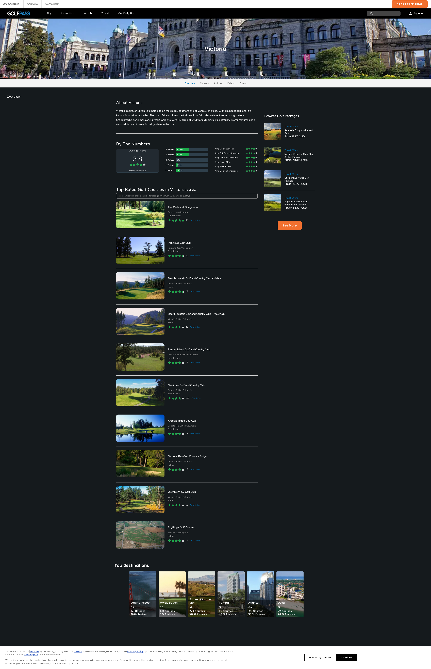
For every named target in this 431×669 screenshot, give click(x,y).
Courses (204, 83)
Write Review (195, 220)
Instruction (67, 13)
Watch (88, 13)
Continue (346, 657)
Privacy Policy (135, 651)
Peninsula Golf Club (179, 243)
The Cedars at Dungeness (183, 207)
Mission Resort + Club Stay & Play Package (299, 156)
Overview (190, 83)
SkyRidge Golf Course (181, 527)
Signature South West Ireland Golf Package (296, 203)
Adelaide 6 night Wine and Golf (299, 132)
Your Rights (31, 654)
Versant (34, 651)
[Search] (371, 13)
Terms (78, 651)
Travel (105, 13)
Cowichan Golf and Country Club (186, 385)
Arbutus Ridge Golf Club (182, 421)
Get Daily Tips (126, 13)
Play (49, 13)
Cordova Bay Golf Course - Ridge (187, 456)
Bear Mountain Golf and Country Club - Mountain (196, 314)
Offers (243, 83)
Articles (218, 83)
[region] (215, 657)
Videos (231, 83)
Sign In (418, 13)
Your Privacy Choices (318, 657)
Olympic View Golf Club (182, 492)
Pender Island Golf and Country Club (189, 349)
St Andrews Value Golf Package (297, 179)
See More (290, 225)
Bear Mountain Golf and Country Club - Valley (194, 278)
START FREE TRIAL (410, 4)
